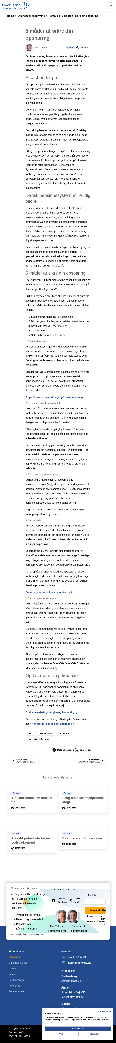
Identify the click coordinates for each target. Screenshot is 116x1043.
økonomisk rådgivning (38, 739)
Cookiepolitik (104, 1011)
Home (10, 15)
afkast (30, 733)
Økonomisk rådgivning (31, 15)
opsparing (64, 733)
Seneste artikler (35, 934)
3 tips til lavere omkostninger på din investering (54, 397)
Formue (53, 15)
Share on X (85, 750)
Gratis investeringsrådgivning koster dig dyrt (52, 712)
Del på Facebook (65, 750)
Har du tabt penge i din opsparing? (53, 723)
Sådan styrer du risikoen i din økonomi (48, 592)
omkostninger (46, 733)
